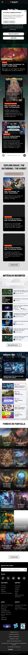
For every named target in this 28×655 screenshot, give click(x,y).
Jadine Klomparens (24, 309)
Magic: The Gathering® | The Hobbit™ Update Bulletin (14, 196)
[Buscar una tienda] (25, 569)
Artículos (3, 586)
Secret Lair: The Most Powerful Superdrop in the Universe (13, 144)
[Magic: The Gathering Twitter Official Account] (8, 578)
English (12, 21)
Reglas (3, 589)
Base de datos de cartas (6, 614)
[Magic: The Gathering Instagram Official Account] (24, 578)
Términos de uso (14, 632)
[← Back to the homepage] (14, 2)
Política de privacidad (14, 636)
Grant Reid (17, 300)
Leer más (13, 38)
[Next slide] (24, 155)
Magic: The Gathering (7, 605)
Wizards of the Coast (19, 293)
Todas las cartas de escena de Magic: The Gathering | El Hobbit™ (14, 224)
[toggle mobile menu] (2, 2)
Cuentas (17, 587)
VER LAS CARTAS (13, 34)
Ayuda (16, 591)
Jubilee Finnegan (18, 331)
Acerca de (17, 586)
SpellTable (4, 619)
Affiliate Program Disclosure (19, 595)
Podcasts (3, 591)
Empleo (17, 589)
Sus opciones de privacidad (14, 647)
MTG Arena (4, 607)
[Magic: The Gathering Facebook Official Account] (3, 578)
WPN (16, 593)
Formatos (3, 587)
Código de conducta (14, 634)
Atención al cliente (14, 638)
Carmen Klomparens (17, 309)
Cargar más (14, 265)
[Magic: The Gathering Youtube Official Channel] (19, 578)
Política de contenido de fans (14, 641)
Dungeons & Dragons (21, 605)
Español (6, 21)
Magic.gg (3, 609)
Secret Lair (4, 617)
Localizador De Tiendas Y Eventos (6, 611)
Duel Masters (18, 607)
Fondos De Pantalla (6, 593)
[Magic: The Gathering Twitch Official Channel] (13, 578)
